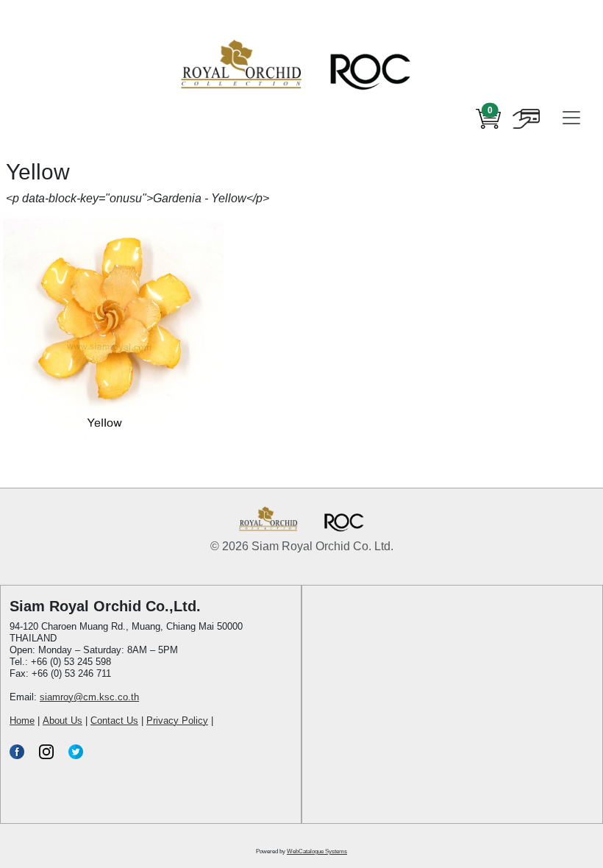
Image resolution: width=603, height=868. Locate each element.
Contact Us (114, 720)
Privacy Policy (177, 720)
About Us (62, 720)
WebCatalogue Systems (317, 851)
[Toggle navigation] (571, 118)
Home (22, 720)
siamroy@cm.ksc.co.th (89, 696)
